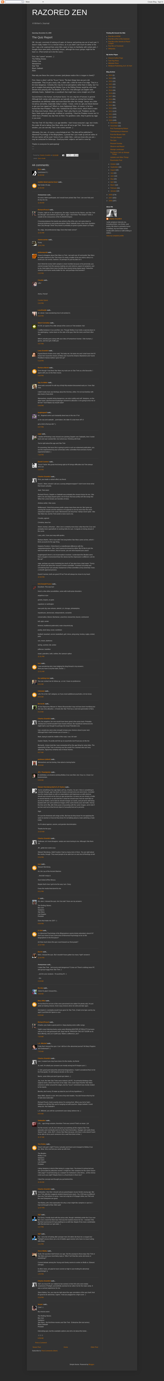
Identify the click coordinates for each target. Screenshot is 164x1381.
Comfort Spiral (43, 300)
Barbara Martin (43, 368)
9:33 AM (40, 765)
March (112, 185)
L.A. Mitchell (42, 1043)
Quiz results (41, 158)
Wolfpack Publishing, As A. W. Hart (120, 66)
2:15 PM (41, 273)
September (114, 167)
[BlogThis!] (70, 155)
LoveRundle (42, 310)
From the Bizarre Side (117, 134)
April (112, 182)
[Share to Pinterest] (77, 155)
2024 (111, 75)
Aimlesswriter (43, 240)
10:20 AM (41, 832)
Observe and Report (117, 146)
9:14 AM (40, 712)
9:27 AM (40, 752)
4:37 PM (41, 344)
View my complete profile (115, 236)
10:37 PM (41, 945)
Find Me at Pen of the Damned (118, 39)
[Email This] (67, 155)
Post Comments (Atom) (50, 1351)
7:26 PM (41, 455)
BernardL (41, 704)
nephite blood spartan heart (48, 182)
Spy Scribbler (43, 382)
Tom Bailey (42, 1144)
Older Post (94, 1347)
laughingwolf (42, 412)
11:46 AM (41, 188)
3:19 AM (40, 981)
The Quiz (113, 140)
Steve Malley (42, 1251)
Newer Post (37, 1347)
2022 (111, 81)
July (112, 173)
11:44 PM (41, 958)
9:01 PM (41, 891)
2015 (111, 102)
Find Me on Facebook (115, 46)
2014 (111, 105)
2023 (111, 78)
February (113, 188)
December (114, 123)
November (114, 126)
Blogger (91, 1364)
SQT (39, 1215)
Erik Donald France (45, 584)
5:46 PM (41, 406)
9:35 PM (41, 470)
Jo (39, 898)
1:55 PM (41, 1274)
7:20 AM (40, 1037)
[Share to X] (72, 155)
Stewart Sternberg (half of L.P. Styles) (51, 787)
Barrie (40, 952)
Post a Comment (41, 1343)
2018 (111, 93)
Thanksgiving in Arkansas (119, 131)
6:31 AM (40, 684)
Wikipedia (111, 49)
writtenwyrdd (42, 252)
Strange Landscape (117, 149)
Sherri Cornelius (44, 323)
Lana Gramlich (43, 351)
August (113, 170)
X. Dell (40, 930)
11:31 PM (41, 656)
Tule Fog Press (113, 61)
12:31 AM (41, 671)
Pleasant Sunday (116, 143)
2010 (111, 117)
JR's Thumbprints (44, 772)
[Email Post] (63, 155)
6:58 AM (40, 1338)
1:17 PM (41, 1227)
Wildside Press (113, 63)
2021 (111, 84)
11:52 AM (41, 233)
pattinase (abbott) (44, 759)
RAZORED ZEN (59, 12)
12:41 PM (41, 245)
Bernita (40, 988)
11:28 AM (41, 175)
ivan (39, 663)
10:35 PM (41, 577)
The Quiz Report (116, 137)
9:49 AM (40, 780)
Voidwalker (42, 1120)
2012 (111, 111)
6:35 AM (40, 1015)
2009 (111, 120)
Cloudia (40, 280)
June (112, 176)
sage (39, 434)
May (112, 179)
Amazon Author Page (115, 58)
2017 (111, 96)
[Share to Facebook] (74, 155)
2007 (111, 198)
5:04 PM (41, 857)
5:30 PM (41, 376)
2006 (111, 201)
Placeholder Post (116, 160)
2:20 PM (41, 303)
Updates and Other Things (119, 157)
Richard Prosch (43, 210)
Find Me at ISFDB (114, 36)
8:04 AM (40, 697)
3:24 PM (41, 316)
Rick (39, 169)
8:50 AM (40, 1114)
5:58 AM (40, 994)
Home (66, 1347)
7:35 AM (40, 1051)
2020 (111, 87)
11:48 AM (41, 203)
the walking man (44, 678)
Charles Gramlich (44, 477)
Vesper (40, 1304)
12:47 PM (41, 1208)
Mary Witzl (41, 1001)
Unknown (41, 691)
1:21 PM (41, 1244)
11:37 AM (41, 1137)
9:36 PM (41, 924)
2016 (111, 99)
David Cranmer (43, 462)
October (113, 164)
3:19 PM (41, 1297)
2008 (111, 195)
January (113, 191)
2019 (111, 90)
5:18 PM (41, 361)
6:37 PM (41, 427)
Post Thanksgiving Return (119, 128)
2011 (111, 114)
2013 (111, 108)
